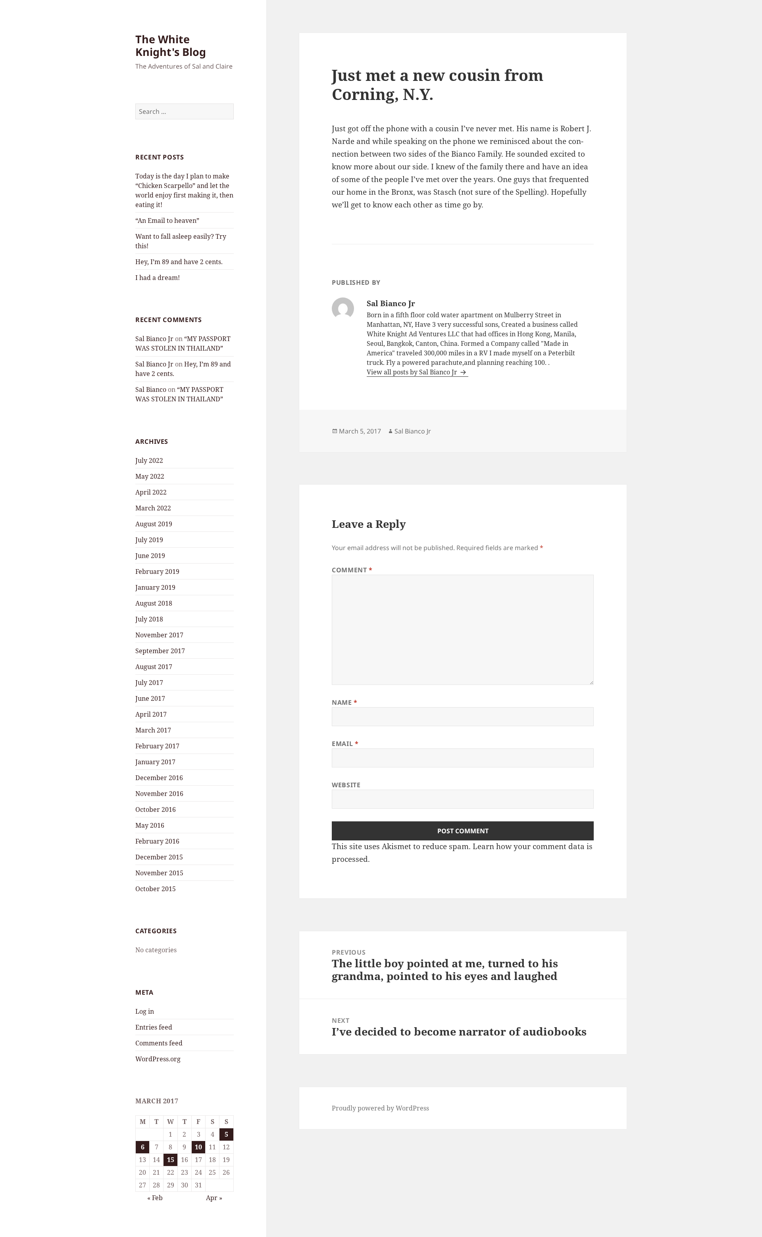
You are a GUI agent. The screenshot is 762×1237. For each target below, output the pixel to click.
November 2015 (159, 873)
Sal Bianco (150, 389)
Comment (352, 570)
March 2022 (153, 508)
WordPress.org (158, 1059)
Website (346, 785)
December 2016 (159, 777)
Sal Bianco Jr (154, 338)
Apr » (214, 1197)
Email (345, 743)
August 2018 (153, 603)
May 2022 (149, 476)
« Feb (155, 1197)
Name (345, 702)
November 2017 (159, 635)
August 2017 (153, 666)
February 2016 (157, 841)
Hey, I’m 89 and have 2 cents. (179, 261)
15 (170, 1159)
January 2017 (155, 762)
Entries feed (153, 1027)
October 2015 (155, 888)
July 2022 (149, 460)
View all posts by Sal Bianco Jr (413, 372)
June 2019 (150, 555)
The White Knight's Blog (170, 45)
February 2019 (157, 571)
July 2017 (149, 682)
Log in (144, 1011)
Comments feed (159, 1043)
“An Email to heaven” (167, 220)
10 (198, 1147)
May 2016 (149, 825)
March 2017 (153, 730)
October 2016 (155, 809)
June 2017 (150, 698)
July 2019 (149, 539)
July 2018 (149, 619)
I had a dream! (157, 277)
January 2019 (155, 587)
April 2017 (151, 714)
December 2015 (159, 857)
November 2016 (159, 793)
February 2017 (157, 746)
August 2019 (153, 524)
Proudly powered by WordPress (380, 1108)
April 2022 (151, 492)
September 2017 (160, 650)
